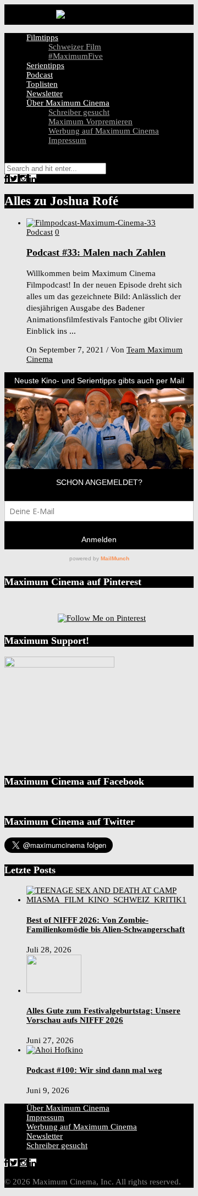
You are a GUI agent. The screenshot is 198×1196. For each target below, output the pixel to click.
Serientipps (45, 65)
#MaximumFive (75, 56)
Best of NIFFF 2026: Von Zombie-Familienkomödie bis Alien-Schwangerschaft (105, 925)
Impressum (67, 140)
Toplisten (42, 84)
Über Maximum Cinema (67, 102)
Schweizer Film (74, 46)
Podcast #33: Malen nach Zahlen (96, 252)
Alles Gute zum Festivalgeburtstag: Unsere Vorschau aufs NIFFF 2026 (103, 1015)
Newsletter (44, 93)
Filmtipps (42, 37)
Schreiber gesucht (78, 112)
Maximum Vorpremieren (90, 121)
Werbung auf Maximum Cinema (103, 130)
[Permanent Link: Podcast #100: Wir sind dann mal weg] (54, 1049)
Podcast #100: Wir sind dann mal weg (94, 1070)
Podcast (39, 74)
